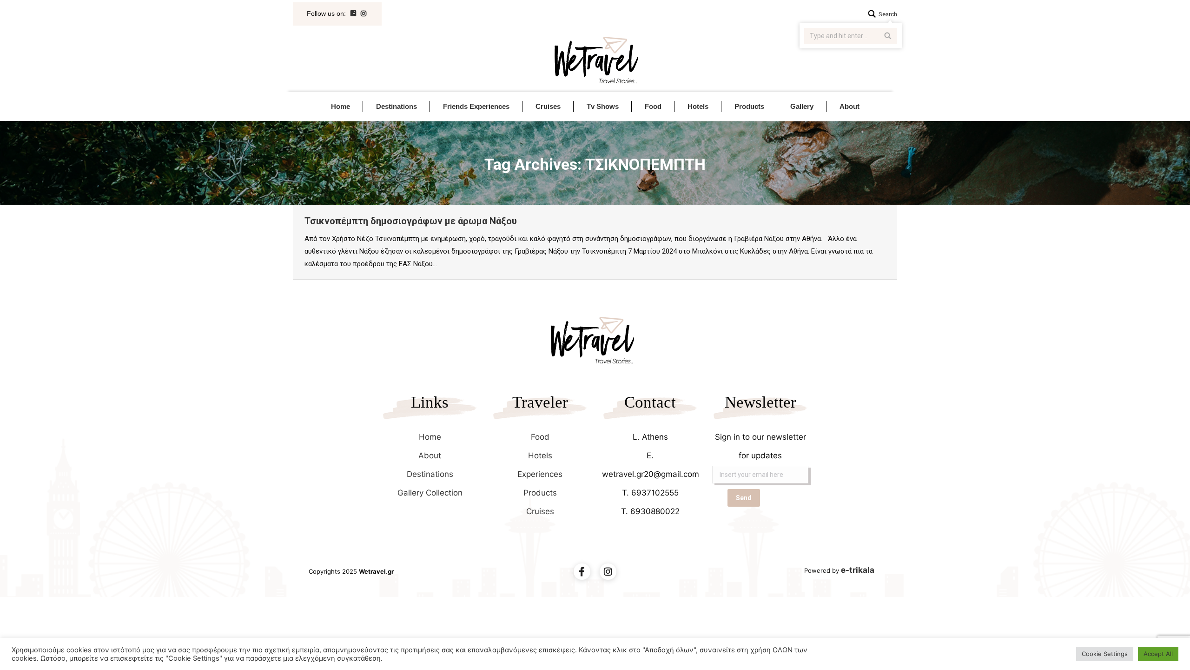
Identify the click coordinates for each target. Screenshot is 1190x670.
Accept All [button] (1158, 653)
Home (430, 437)
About (429, 455)
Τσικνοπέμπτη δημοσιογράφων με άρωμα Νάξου (410, 221)
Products (540, 492)
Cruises (540, 511)
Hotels (540, 455)
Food (540, 437)
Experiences (539, 474)
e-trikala (857, 570)
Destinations (430, 474)
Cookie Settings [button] (1105, 653)
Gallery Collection (430, 492)
